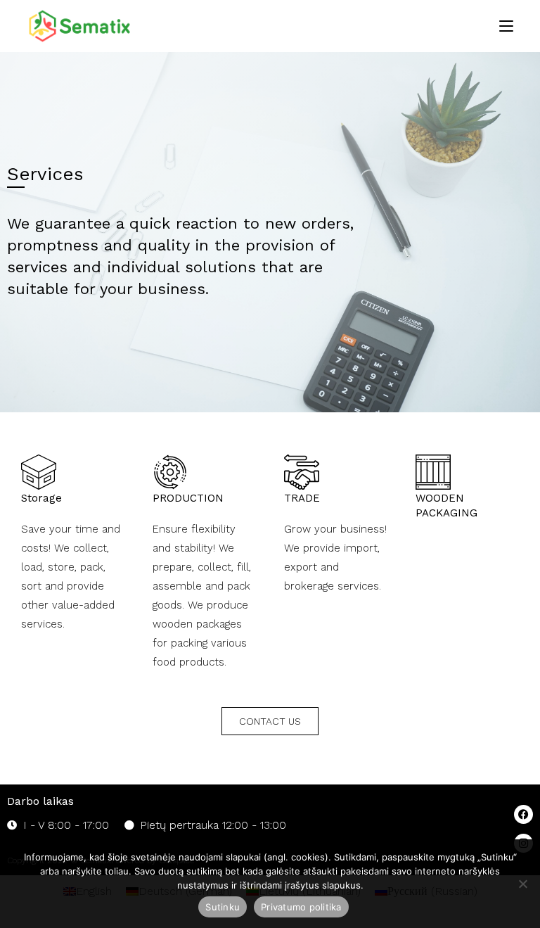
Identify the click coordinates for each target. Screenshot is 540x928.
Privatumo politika (301, 907)
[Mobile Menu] (506, 26)
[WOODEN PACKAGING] (433, 472)
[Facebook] (523, 814)
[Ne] (522, 884)
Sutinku (222, 907)
